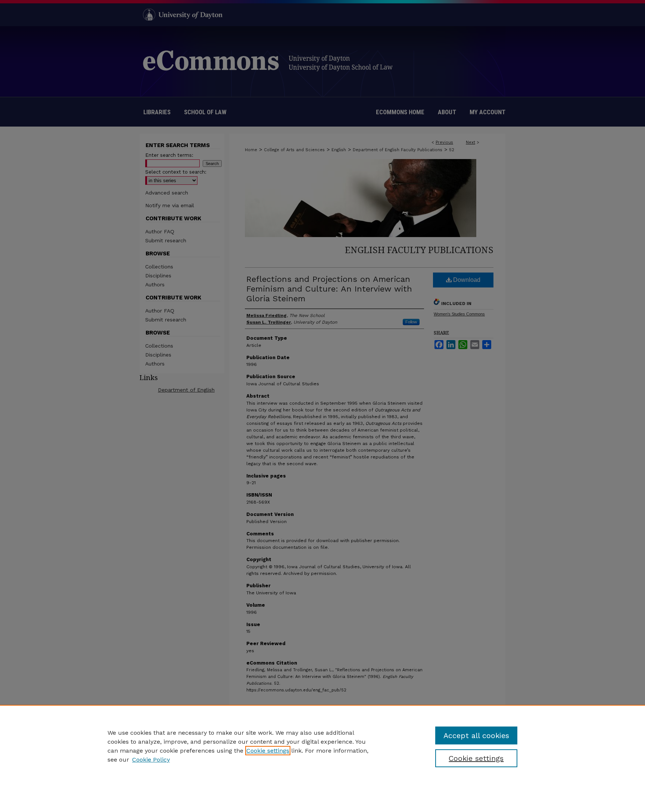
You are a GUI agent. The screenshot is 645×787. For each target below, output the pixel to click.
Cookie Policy (151, 759)
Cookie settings (267, 750)
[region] (322, 746)
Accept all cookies (476, 735)
